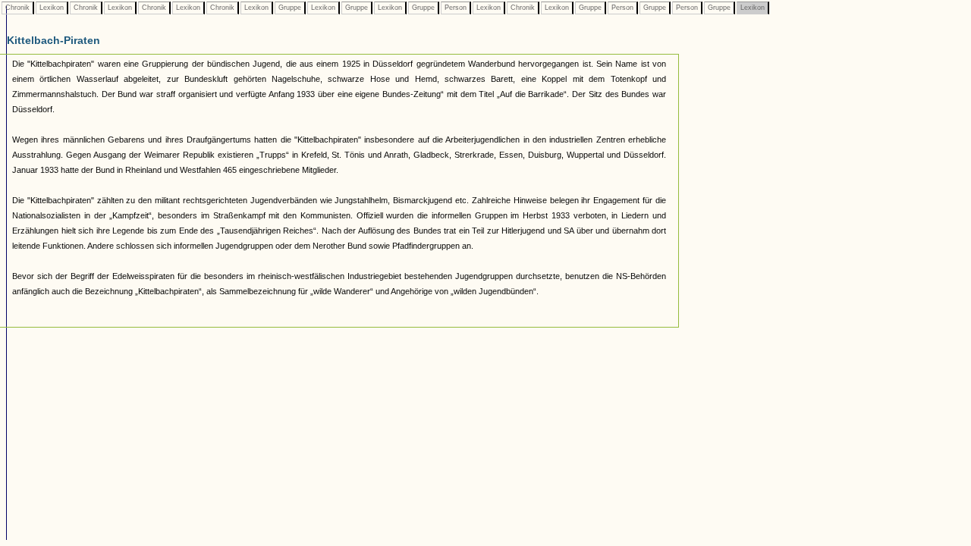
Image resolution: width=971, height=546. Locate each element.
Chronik (17, 7)
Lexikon (51, 7)
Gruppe (289, 7)
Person (455, 7)
